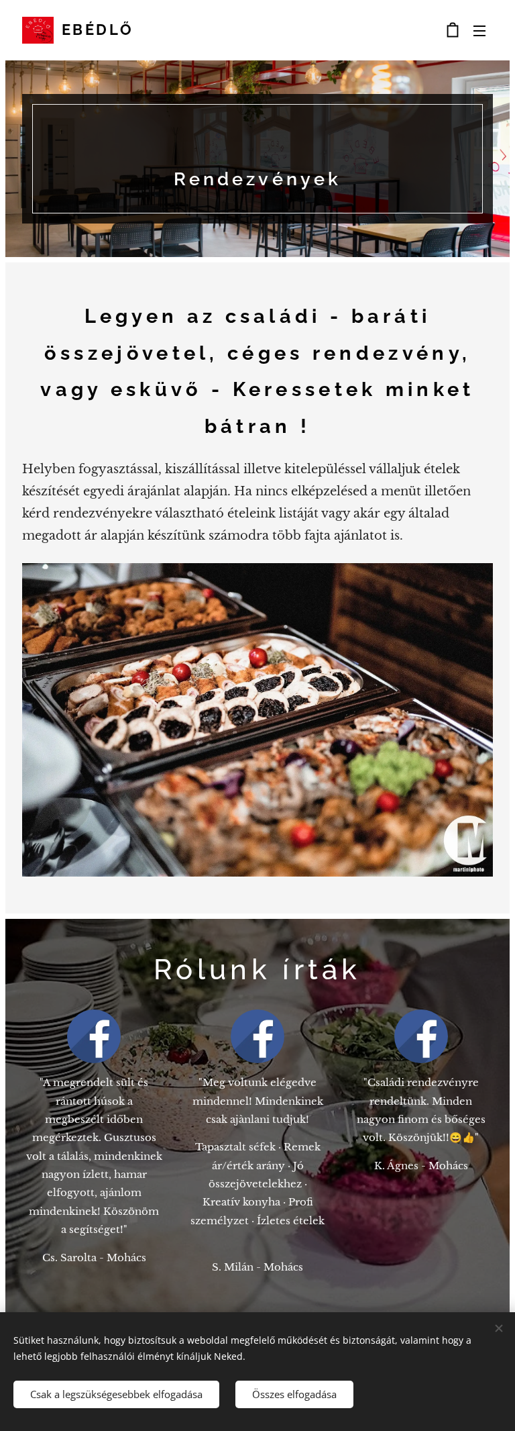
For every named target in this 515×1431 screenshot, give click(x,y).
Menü (479, 30)
